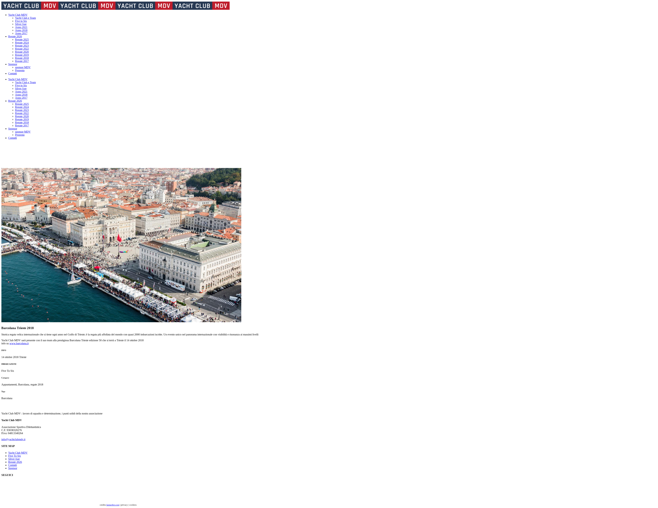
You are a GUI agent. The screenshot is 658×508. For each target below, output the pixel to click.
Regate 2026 (15, 462)
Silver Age (14, 458)
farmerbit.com (112, 505)
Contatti (12, 465)
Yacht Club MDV (18, 452)
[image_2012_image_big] (121, 321)
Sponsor (12, 468)
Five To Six (14, 455)
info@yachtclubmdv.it (13, 439)
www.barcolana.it (19, 343)
